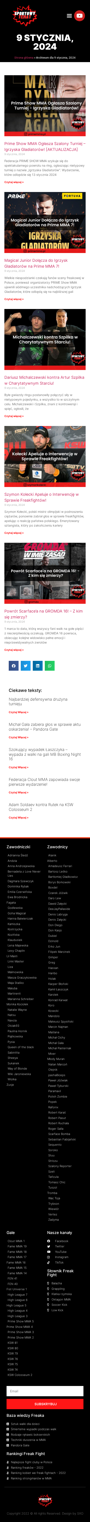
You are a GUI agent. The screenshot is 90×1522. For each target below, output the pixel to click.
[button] (69, 16)
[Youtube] (79, 15)
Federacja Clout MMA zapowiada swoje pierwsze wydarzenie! (44, 782)
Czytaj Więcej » (19, 712)
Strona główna (23, 57)
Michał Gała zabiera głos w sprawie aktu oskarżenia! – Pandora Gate (45, 726)
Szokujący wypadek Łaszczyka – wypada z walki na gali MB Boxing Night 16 (45, 754)
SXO (80, 1513)
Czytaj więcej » (14, 182)
